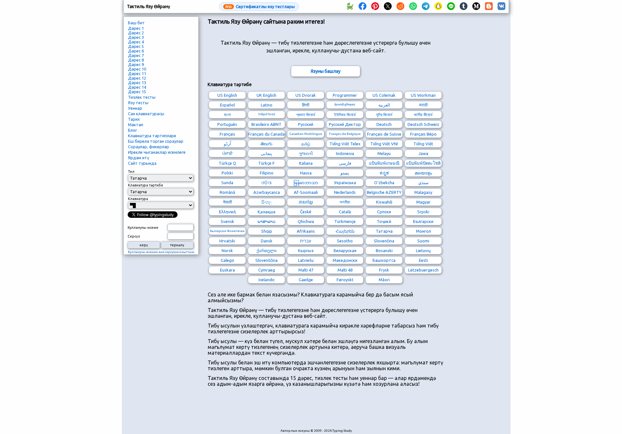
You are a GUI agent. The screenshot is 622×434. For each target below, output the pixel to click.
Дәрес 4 (136, 41)
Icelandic (267, 279)
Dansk (266, 241)
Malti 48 (345, 270)
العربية (384, 105)
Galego (227, 260)
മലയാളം (423, 173)
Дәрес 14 (137, 87)
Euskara (227, 270)
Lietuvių (423, 250)
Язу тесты (138, 102)
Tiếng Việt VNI (384, 143)
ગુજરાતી (306, 153)
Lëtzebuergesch (423, 270)
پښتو (344, 173)
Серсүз (134, 236)
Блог (132, 130)
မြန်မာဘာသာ (306, 182)
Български (423, 221)
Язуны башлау (325, 71)
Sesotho (345, 241)
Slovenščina (266, 260)
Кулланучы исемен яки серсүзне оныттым (161, 252)
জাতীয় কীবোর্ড (423, 114)
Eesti (423, 260)
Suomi (423, 241)
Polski (227, 173)
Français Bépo (423, 134)
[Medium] (476, 6)
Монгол (423, 231)
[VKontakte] (501, 6)
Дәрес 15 (137, 91)
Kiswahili (384, 202)
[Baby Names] (350, 6)
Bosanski (384, 250)
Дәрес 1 (136, 28)
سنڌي (423, 182)
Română (227, 192)
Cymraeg (266, 270)
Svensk (227, 221)
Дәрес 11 (137, 73)
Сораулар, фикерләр (148, 146)
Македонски (345, 260)
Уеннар (135, 108)
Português (227, 124)
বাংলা (227, 114)
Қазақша (266, 211)
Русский (305, 124)
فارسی (345, 163)
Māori (384, 279)
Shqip (266, 231)
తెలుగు (266, 143)
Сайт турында (142, 163)
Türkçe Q (227, 163)
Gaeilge (306, 279)
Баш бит (136, 22)
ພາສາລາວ (266, 221)
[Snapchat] (438, 6)
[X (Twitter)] (388, 6)
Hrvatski (227, 241)
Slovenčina (384, 241)
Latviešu (306, 260)
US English (227, 95)
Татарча (384, 231)
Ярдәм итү (138, 157)
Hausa (306, 173)
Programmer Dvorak (345, 96)
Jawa (423, 153)
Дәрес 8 (136, 60)
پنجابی (266, 153)
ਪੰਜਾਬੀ (227, 153)
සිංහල (266, 202)
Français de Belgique (345, 134)
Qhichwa (306, 221)
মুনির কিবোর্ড (384, 114)
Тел (131, 171)
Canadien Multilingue (305, 134)
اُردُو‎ (227, 143)
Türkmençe (345, 221)
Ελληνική (227, 211)
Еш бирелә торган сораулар (155, 141)
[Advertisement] (325, 411)
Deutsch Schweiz (423, 124)
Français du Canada (266, 134)
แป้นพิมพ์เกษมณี (384, 163)
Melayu (384, 153)
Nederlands (345, 192)
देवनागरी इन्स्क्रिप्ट (344, 104)
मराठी (423, 105)
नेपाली (227, 202)
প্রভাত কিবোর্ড (305, 114)
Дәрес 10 (137, 69)
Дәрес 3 (136, 37)
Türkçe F (266, 163)
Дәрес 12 (137, 78)
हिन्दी (305, 105)
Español (227, 105)
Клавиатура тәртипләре (152, 135)
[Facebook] (362, 6)
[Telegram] (426, 6)
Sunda (227, 182)
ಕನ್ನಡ (384, 173)
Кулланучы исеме (143, 227)
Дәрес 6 (136, 51)
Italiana (306, 163)
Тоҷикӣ (384, 221)
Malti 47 (305, 270)
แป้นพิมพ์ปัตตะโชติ (423, 163)
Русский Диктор (345, 124)
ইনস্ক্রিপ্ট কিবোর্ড (266, 114)
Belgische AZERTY (384, 192)
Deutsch (384, 124)
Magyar (423, 202)
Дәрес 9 (136, 64)
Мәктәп (135, 124)
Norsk (227, 250)
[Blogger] (489, 6)
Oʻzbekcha (384, 182)
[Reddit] (400, 6)
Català (345, 211)
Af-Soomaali (306, 192)
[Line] (451, 6)
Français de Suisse (384, 134)
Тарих (134, 119)
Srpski (423, 211)
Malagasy (423, 192)
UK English (266, 95)
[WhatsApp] (413, 6)
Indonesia (345, 153)
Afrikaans (306, 231)
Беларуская (345, 250)
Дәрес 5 (136, 46)
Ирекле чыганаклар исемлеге (157, 152)
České (305, 211)
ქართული (267, 250)
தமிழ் (305, 143)
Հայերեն (345, 231)
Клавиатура (138, 199)
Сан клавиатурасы (146, 113)
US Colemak (384, 95)
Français (227, 134)
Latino (266, 105)
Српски (384, 211)
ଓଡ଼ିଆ (266, 182)
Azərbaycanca (266, 192)
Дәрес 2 (136, 32)
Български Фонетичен (227, 231)
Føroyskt (345, 279)
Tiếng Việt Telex (345, 143)
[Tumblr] (463, 6)
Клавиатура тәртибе (145, 185)
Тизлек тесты (142, 97)
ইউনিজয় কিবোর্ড (345, 114)
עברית (305, 241)
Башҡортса (384, 260)
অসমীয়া (345, 202)
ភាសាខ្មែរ (306, 202)
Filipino (266, 173)
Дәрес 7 (136, 55)
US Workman (423, 95)
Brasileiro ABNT (266, 124)
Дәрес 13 (137, 82)
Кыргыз (306, 250)
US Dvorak (305, 95)
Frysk (384, 270)
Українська (345, 182)
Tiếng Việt (423, 143)
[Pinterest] (375, 6)
